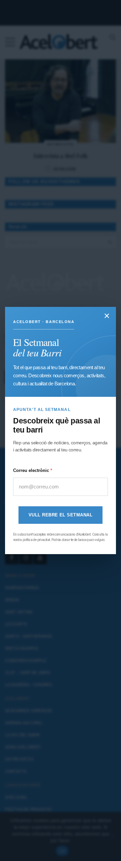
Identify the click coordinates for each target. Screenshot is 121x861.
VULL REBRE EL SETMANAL (60, 515)
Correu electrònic (31, 470)
